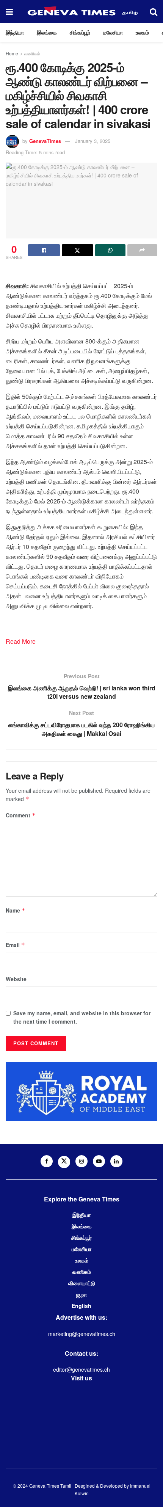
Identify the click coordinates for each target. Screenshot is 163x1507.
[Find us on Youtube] (99, 1161)
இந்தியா (15, 32)
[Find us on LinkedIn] (116, 1161)
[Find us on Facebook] (47, 1161)
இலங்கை (47, 32)
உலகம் (142, 32)
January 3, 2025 (92, 140)
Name (15, 910)
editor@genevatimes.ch (81, 1369)
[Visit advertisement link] (81, 1091)
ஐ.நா (81, 1294)
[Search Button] (153, 11)
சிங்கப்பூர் (80, 32)
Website (16, 979)
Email (15, 945)
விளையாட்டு (81, 1283)
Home (12, 53)
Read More (21, 641)
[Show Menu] (9, 11)
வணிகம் (32, 53)
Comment (21, 815)
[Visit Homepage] (81, 11)
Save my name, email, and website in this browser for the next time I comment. (81, 1017)
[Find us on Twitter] (64, 1162)
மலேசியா (113, 32)
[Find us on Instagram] (81, 1161)
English (81, 1305)
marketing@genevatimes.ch (81, 1334)
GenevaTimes (45, 140)
